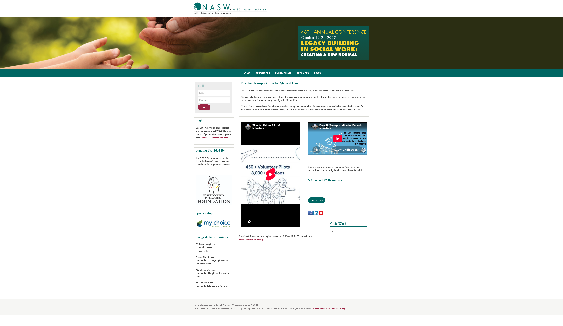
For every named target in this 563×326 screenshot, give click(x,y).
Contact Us (317, 200)
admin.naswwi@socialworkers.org (329, 308)
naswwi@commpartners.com (215, 137)
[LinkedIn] (315, 212)
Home (246, 73)
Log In (204, 107)
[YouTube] (321, 212)
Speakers (303, 73)
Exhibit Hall (283, 73)
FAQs (317, 73)
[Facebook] (310, 212)
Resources (262, 73)
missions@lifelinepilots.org (251, 239)
